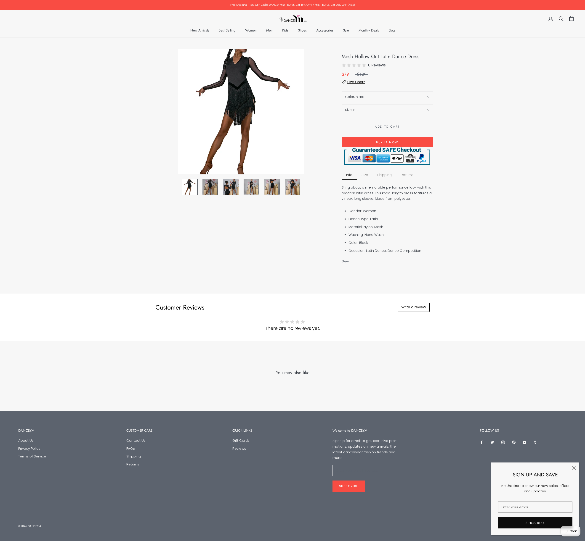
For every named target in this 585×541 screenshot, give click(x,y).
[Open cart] (571, 18)
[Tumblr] (535, 442)
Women (251, 30)
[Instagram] (503, 442)
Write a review (413, 307)
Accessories (324, 30)
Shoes (302, 30)
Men (269, 30)
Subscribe (535, 523)
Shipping (133, 456)
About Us (26, 440)
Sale (346, 30)
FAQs (130, 448)
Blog (391, 30)
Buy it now (387, 142)
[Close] (574, 468)
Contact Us (136, 440)
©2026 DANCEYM (29, 526)
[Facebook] (353, 260)
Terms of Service (32, 456)
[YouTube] (524, 442)
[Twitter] (359, 260)
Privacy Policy (29, 448)
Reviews (239, 448)
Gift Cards (241, 440)
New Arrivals (199, 30)
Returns (132, 464)
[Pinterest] (365, 260)
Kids (285, 30)
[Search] (561, 18)
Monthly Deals (369, 30)
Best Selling (227, 30)
